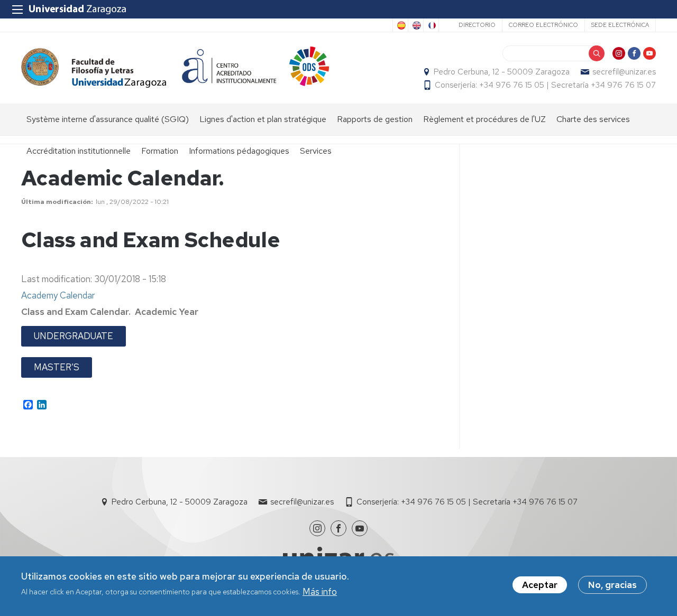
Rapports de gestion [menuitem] (375, 119)
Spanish (400, 25)
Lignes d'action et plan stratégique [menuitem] (262, 119)
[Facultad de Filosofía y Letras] (93, 68)
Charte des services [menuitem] (593, 119)
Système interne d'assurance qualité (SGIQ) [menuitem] (107, 119)
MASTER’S (56, 367)
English (415, 25)
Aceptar (539, 585)
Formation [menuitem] (159, 150)
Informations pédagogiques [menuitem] (239, 150)
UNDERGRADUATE (73, 336)
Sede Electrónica (620, 25)
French (431, 25)
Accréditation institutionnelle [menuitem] (78, 150)
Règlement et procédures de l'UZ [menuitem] (484, 119)
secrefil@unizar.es (624, 72)
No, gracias (612, 585)
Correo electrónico (543, 25)
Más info (320, 592)
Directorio (477, 25)
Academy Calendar (58, 295)
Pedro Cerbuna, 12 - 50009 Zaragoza (502, 72)
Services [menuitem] (316, 150)
